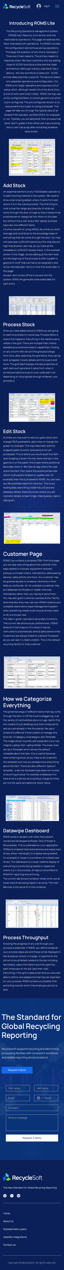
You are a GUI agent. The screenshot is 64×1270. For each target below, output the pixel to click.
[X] (12, 1195)
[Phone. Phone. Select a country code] (40, 1098)
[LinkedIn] (18, 1195)
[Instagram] (5, 1195)
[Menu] (57, 6)
